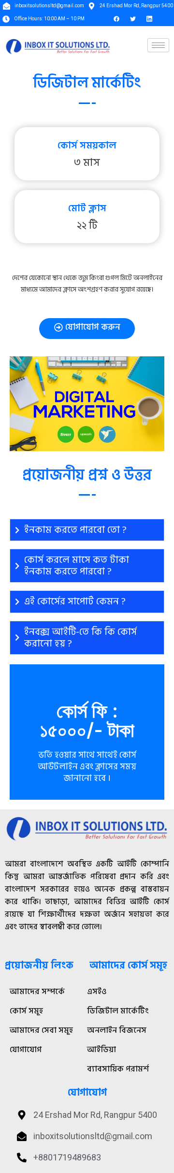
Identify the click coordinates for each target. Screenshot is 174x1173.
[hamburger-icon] (158, 45)
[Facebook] (116, 19)
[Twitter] (133, 19)
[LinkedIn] (149, 19)
